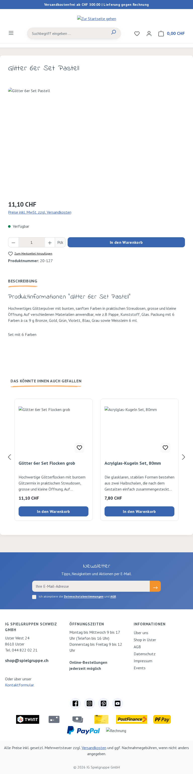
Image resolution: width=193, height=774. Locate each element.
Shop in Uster (145, 639)
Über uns (141, 632)
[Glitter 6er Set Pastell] (96, 142)
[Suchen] (113, 33)
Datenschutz (145, 653)
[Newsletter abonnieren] (155, 586)
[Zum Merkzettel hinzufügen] (79, 448)
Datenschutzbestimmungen (84, 596)
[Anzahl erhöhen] (50, 242)
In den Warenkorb (126, 242)
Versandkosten (94, 747)
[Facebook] (75, 703)
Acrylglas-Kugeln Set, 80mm (133, 463)
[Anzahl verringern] (13, 242)
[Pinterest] (103, 703)
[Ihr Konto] (149, 33)
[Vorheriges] (9, 457)
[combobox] (66, 33)
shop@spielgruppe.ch (27, 660)
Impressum (143, 660)
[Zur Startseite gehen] (96, 18)
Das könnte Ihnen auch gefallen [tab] (46, 380)
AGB (113, 596)
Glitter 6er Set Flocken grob (47, 463)
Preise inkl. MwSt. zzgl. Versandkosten (39, 212)
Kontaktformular (19, 684)
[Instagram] (89, 703)
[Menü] (11, 33)
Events (140, 667)
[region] (96, 142)
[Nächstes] (183, 457)
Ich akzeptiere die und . (78, 596)
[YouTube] (117, 703)
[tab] (22, 281)
